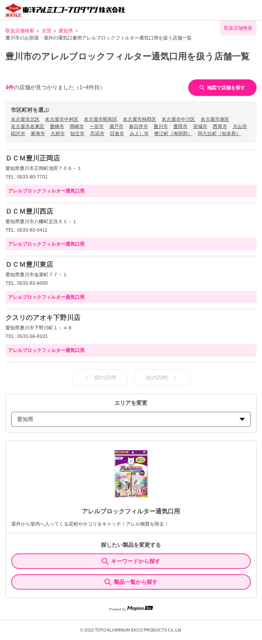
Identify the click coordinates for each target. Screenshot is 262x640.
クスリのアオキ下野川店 (43, 317)
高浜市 (97, 133)
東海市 (38, 133)
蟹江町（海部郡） (173, 133)
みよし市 (139, 133)
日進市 (117, 133)
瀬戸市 (116, 126)
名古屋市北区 (25, 119)
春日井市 (138, 126)
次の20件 (157, 377)
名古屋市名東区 (27, 126)
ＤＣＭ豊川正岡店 (32, 158)
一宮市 (96, 126)
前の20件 (105, 377)
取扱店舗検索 (19, 30)
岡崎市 (77, 126)
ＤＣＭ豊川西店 (29, 211)
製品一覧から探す (136, 582)
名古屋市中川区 (178, 119)
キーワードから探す (135, 561)
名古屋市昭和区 (100, 119)
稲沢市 (18, 133)
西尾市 (220, 126)
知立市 (77, 133)
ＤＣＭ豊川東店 (29, 264)
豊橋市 (57, 126)
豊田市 (180, 126)
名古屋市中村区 (61, 119)
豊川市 (161, 126)
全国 (46, 30)
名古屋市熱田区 (139, 119)
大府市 (57, 133)
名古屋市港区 (215, 119)
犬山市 (240, 126)
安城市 (200, 126)
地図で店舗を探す (226, 87)
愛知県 (66, 30)
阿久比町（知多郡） (219, 133)
